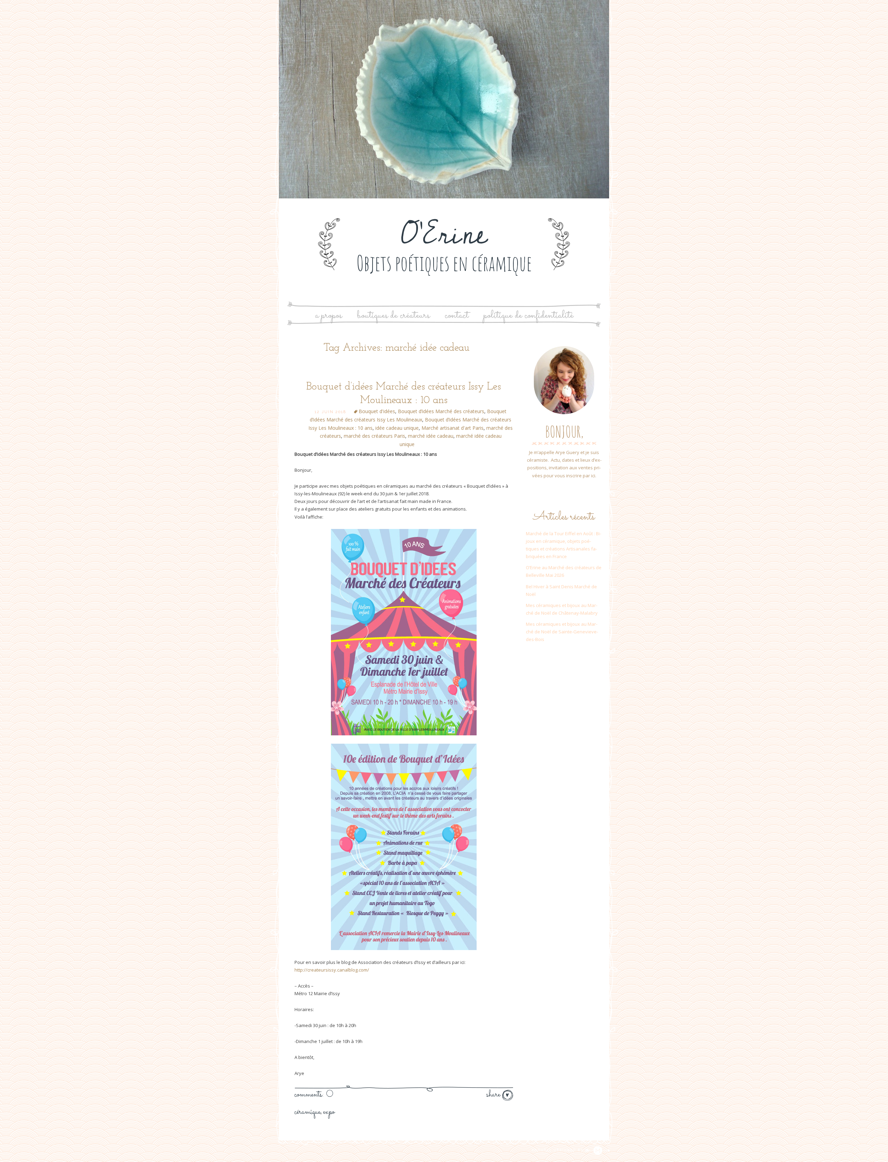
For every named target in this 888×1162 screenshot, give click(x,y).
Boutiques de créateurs (393, 315)
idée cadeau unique (397, 428)
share (494, 1094)
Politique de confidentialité (528, 315)
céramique (307, 1112)
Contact (457, 315)
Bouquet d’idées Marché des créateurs (441, 411)
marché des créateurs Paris (374, 436)
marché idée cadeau (430, 436)
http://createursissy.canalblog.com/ (331, 970)
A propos (328, 315)
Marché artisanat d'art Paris (452, 428)
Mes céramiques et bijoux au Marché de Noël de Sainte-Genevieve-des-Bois (562, 631)
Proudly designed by (558, 1150)
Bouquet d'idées (377, 411)
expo (329, 1112)
